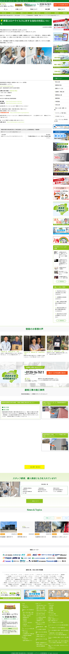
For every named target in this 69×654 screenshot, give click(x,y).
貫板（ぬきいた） (62, 582)
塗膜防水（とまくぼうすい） (12, 577)
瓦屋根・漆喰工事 (36, 13)
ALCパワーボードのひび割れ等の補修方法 (57, 634)
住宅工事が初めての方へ (42, 605)
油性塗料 (63, 574)
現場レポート (49, 518)
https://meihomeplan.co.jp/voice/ (14, 103)
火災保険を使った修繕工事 (28, 633)
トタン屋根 (61, 577)
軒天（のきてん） (45, 582)
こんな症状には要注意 (41, 617)
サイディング (39, 574)
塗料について (51, 617)
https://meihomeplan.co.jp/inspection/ (19, 112)
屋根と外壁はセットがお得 (42, 644)
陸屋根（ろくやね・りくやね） (26, 577)
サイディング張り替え (60, 113)
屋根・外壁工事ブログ (53, 620)
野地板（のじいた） (59, 579)
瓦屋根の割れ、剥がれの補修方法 (56, 633)
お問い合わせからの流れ (42, 610)
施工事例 (24, 637)
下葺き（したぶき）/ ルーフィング (46, 579)
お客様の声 (25, 638)
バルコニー (30, 576)
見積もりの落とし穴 (41, 636)
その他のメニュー (52, 648)
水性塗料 (10, 576)
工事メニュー (25, 605)
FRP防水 (38, 585)
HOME (23, 603)
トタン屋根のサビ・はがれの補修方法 (57, 627)
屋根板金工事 (47, 13)
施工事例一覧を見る (35, 467)
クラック (7, 574)
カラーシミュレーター (41, 612)
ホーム (5, 9)
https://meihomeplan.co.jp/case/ (14, 101)
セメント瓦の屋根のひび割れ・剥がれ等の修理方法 (58, 631)
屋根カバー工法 (24, 13)
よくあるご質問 (52, 613)
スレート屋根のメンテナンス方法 (56, 622)
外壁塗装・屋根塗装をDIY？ (41, 642)
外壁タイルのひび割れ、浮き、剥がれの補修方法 (58, 641)
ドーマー (65, 584)
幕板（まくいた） (51, 581)
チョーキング (14, 574)
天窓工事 (57, 105)
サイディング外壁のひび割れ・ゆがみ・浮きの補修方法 (58, 638)
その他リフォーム (59, 116)
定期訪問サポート (40, 620)
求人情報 (51, 610)
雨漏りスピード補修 (41, 607)
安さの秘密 (25, 632)
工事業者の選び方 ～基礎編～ (41, 627)
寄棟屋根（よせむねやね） (13, 584)
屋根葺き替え (13, 13)
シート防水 (60, 576)
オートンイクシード (41, 615)
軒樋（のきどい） (14, 585)
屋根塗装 (57, 13)
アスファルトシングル (46, 585)
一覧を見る (61, 281)
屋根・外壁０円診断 (41, 608)
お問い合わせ (51, 612)
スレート (54, 585)
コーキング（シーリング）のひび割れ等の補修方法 (58, 626)
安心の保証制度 (40, 619)
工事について (38, 603)
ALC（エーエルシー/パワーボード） (51, 574)
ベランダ (37, 576)
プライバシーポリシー (53, 615)
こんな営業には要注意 (41, 629)
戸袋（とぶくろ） (34, 581)
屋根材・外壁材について (53, 619)
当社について (35, 501)
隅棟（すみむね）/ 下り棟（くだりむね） (52, 584)
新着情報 (58, 518)
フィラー (20, 574)
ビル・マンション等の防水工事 (61, 120)
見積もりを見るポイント (42, 634)
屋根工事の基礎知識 (41, 646)
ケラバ (5, 584)
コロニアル (61, 585)
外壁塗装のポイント (41, 624)
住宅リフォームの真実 (40, 622)
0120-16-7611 (45, 4)
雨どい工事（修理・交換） (60, 108)
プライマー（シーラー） (30, 574)
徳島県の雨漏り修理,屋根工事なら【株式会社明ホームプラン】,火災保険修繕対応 (29, 653)
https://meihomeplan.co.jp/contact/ (15, 122)
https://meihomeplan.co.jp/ (6, 86)
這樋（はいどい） (61, 581)
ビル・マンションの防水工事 (28, 628)
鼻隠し (7, 585)
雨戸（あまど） (43, 581)
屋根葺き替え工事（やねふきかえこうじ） (23, 579)
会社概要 (51, 607)
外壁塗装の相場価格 (27, 635)
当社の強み (51, 605)
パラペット (31, 585)
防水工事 (4, 13)
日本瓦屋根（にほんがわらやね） (50, 577)
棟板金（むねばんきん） (35, 582)
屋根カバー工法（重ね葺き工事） (28, 610)
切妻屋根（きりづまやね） (26, 584)
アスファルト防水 (44, 576)
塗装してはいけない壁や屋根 (41, 633)
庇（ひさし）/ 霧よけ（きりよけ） (21, 581)
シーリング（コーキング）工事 (20, 576)
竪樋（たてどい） (23, 585)
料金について (25, 630)
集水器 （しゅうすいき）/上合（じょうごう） (13, 582)
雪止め (35, 579)
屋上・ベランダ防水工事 (28, 614)
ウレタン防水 (53, 576)
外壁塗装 (65, 13)
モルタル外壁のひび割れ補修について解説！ (58, 642)
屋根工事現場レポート (27, 640)
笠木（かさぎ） (8, 581)
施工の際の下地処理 (41, 613)
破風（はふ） (54, 582)
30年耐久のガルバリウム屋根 (41, 640)
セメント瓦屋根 (38, 577)
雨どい (26, 582)
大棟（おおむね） (38, 584)
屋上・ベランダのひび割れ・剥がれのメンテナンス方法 (58, 646)
